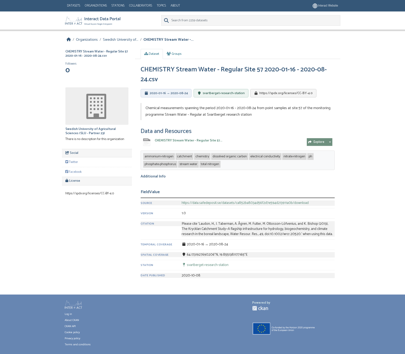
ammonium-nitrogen (159, 156)
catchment (184, 156)
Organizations (96, 5)
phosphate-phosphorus (160, 164)
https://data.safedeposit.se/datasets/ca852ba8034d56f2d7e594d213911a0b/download (245, 203)
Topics (161, 5)
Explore (318, 142)
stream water (188, 164)
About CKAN (72, 320)
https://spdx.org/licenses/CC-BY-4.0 (286, 93)
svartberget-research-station (224, 93)
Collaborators (140, 5)
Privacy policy (72, 338)
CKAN (260, 308)
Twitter (73, 162)
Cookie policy (72, 332)
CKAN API (70, 326)
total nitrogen (210, 164)
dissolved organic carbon (230, 156)
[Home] (69, 40)
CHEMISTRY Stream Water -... (168, 40)
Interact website (327, 5)
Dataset (153, 54)
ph (310, 156)
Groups (176, 54)
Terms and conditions (78, 344)
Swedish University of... (120, 40)
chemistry (202, 156)
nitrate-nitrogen (294, 156)
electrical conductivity (265, 156)
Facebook (75, 172)
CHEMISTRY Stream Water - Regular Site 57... (188, 140)
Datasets (73, 5)
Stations (118, 5)
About (175, 5)
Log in (68, 314)
